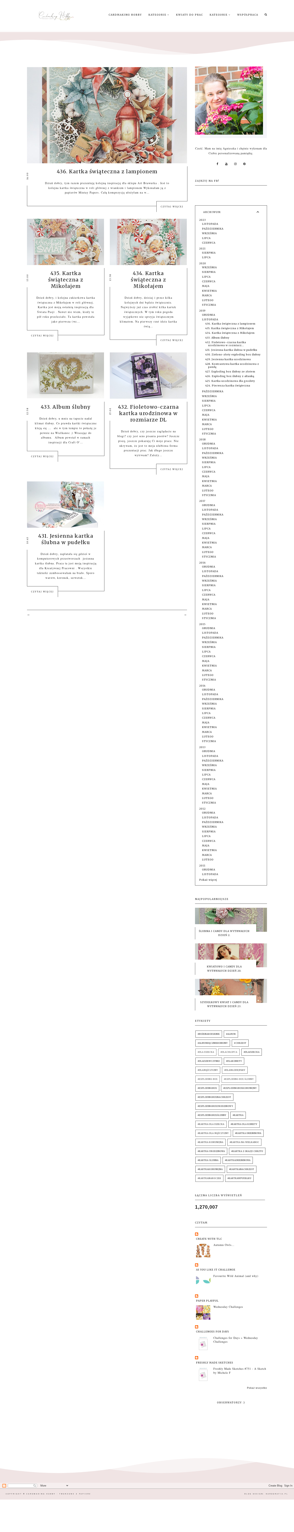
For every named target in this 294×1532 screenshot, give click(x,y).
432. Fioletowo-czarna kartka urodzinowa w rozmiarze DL (148, 413)
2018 (202, 439)
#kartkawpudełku (239, 1178)
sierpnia (209, 252)
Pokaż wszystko (257, 1388)
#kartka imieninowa (248, 1133)
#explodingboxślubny (212, 1115)
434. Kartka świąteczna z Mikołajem (148, 279)
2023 (202, 219)
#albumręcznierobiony (213, 1043)
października (212, 228)
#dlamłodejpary (234, 1070)
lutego (208, 300)
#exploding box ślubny (239, 1079)
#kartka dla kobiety (244, 1124)
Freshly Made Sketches (214, 1362)
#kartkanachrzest (241, 1169)
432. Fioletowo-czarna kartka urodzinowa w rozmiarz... (225, 344)
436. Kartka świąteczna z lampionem (107, 171)
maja (205, 285)
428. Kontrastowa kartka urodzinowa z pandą (232, 365)
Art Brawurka (147, 183)
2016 (202, 562)
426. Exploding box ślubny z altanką (229, 376)
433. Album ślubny (66, 407)
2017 (202, 500)
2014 (202, 685)
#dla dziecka (206, 1052)
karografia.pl (277, 1494)
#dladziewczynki (209, 1061)
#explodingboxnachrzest (214, 1097)
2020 (202, 263)
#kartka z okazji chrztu (247, 1151)
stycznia (209, 304)
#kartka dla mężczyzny (213, 1133)
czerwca (208, 242)
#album (231, 1034)
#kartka (238, 1115)
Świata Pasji (46, 312)
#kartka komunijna (210, 1142)
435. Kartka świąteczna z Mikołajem (65, 279)
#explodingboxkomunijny (240, 1088)
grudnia (208, 314)
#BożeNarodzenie (209, 1034)
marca (207, 295)
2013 (202, 747)
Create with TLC (209, 1238)
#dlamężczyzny (208, 1070)
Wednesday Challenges (228, 1307)
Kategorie (157, 14)
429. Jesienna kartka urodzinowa (228, 359)
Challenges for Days (212, 1331)
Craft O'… (75, 442)
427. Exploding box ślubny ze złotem (230, 371)
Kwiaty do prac (189, 14)
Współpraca (247, 14)
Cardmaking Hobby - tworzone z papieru (58, 1494)
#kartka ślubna (208, 1160)
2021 (202, 248)
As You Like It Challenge (215, 1269)
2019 (202, 310)
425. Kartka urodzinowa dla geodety (230, 380)
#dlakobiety (234, 1061)
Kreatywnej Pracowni (60, 568)
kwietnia (209, 290)
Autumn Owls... (223, 1245)
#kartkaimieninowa (238, 1160)
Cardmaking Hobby (125, 14)
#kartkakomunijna (210, 1169)
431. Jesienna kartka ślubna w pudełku (65, 539)
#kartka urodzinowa (211, 1151)
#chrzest (240, 1043)
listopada (210, 223)
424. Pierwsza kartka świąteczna (227, 385)
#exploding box (208, 1079)
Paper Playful (207, 1300)
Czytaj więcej (172, 206)
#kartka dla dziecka (211, 1124)
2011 (202, 865)
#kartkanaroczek (209, 1178)
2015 (202, 624)
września (209, 233)
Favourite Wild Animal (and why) (235, 1276)
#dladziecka (252, 1052)
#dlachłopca (228, 1052)
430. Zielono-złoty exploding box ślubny (233, 354)
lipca (206, 238)
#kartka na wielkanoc (244, 1142)
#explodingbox (207, 1088)
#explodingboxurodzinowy (215, 1106)
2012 (202, 808)
